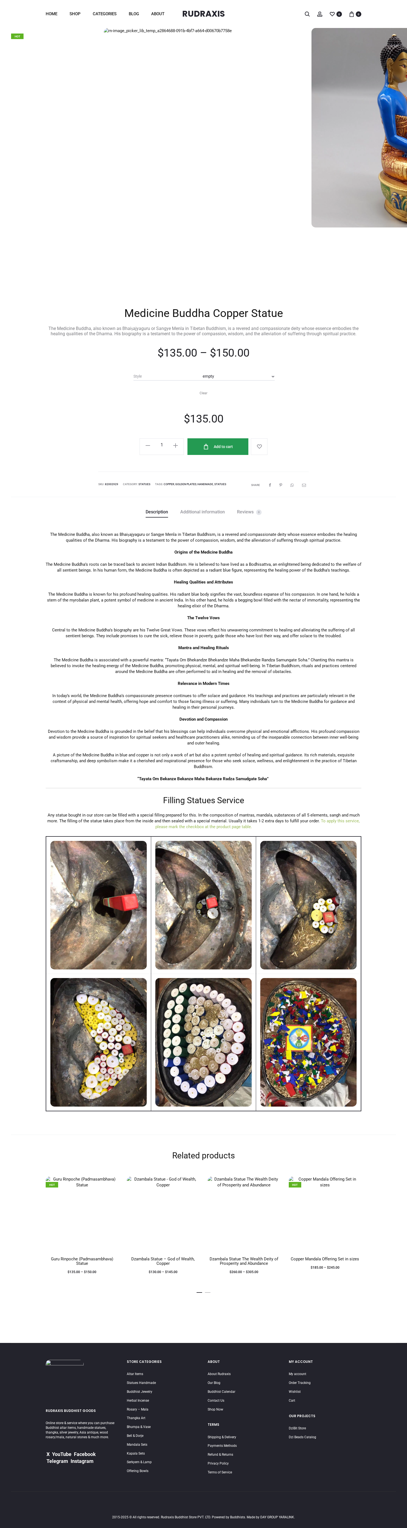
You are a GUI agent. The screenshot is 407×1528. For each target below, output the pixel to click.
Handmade (205, 484)
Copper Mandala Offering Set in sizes (325, 1258)
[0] (332, 13)
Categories (105, 13)
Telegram (57, 1461)
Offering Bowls (137, 1471)
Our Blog (214, 1383)
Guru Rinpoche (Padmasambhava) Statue (82, 1261)
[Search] (307, 13)
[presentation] (19, 161)
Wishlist (295, 1392)
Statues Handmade (141, 1383)
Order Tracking (300, 1383)
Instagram (82, 1461)
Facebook (85, 1454)
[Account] (320, 13)
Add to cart (223, 446)
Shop (75, 13)
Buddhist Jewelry (139, 1392)
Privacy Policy (218, 1463)
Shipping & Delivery (222, 1437)
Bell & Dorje (135, 1436)
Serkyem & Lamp (139, 1462)
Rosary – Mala (137, 1409)
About (157, 13)
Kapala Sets (136, 1453)
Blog (134, 13)
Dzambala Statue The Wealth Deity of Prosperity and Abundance (244, 1261)
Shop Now (215, 1409)
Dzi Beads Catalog (302, 1437)
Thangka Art (136, 1418)
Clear (203, 393)
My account (297, 1374)
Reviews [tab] (248, 512)
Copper (169, 484)
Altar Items (135, 1374)
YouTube (61, 1454)
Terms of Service (220, 1472)
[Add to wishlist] (259, 446)
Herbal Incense (138, 1400)
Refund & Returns (220, 1455)
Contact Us (216, 1400)
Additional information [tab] (202, 512)
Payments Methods (222, 1446)
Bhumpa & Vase (139, 1427)
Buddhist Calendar (221, 1392)
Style (137, 376)
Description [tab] (157, 512)
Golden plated (185, 484)
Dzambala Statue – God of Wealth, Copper (163, 1261)
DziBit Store (297, 1428)
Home (51, 13)
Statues (144, 484)
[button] (199, 1291)
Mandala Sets (137, 1445)
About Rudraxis (219, 1374)
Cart (292, 1400)
